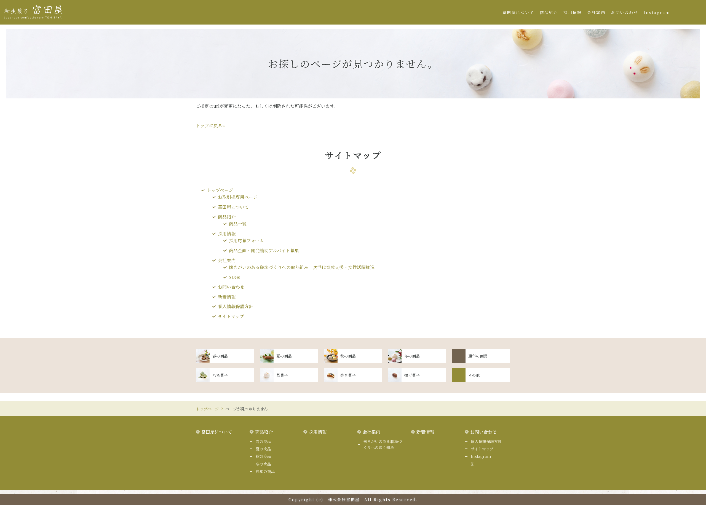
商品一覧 (238, 224)
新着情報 (227, 297)
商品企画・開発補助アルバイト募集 (264, 250)
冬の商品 (412, 356)
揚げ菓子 (412, 375)
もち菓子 (220, 375)
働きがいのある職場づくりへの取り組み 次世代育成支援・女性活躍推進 (302, 267)
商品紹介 (549, 12)
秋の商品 (348, 356)
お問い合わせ (624, 12)
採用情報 (572, 12)
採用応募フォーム (246, 240)
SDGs (234, 277)
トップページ (220, 190)
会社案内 (596, 12)
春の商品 (220, 356)
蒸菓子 (282, 375)
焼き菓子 (348, 375)
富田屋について (518, 12)
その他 (474, 375)
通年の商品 (478, 356)
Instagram (657, 12)
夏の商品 (284, 356)
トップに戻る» (210, 125)
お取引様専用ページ (238, 197)
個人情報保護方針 (235, 306)
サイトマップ (231, 316)
